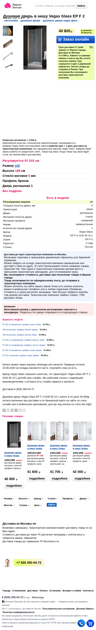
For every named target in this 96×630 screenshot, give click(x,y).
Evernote (24, 410)
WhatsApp (8, 410)
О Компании (19, 590)
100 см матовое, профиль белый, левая (19, 335)
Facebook (16, 410)
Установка (55, 590)
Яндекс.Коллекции (4, 410)
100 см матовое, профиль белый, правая (20, 330)
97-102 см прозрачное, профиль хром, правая (22, 350)
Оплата (44, 590)
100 (17, 165)
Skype (20, 410)
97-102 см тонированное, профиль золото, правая (23, 345)
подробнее (14, 485)
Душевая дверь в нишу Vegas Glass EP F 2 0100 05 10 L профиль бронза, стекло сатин (13, 454)
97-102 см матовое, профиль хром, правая (20, 355)
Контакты (88, 590)
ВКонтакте (12, 410)
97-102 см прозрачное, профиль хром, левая (21, 324)
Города (6, 590)
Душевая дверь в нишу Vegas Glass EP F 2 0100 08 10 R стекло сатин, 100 (36, 447)
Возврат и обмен (71, 590)
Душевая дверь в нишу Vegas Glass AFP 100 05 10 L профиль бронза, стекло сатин (59, 447)
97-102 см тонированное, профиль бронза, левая (23, 340)
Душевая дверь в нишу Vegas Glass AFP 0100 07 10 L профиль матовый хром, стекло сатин (82, 447)
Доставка (32, 590)
